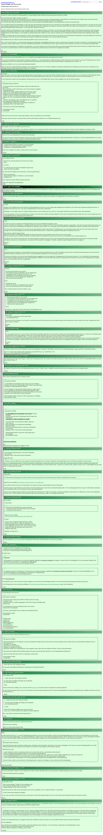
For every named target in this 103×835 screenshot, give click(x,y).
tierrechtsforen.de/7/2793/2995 (95, 345)
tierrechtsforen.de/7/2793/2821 (95, 672)
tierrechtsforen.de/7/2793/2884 (95, 311)
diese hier (27, 57)
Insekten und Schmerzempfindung (51, 584)
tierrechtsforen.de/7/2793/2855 (95, 246)
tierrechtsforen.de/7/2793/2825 (95, 718)
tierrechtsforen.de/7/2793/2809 (96, 141)
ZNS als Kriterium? (35, 584)
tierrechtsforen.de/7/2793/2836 (95, 800)
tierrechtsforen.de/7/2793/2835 (96, 767)
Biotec (22, 803)
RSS (80, 1)
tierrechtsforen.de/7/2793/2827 (96, 186)
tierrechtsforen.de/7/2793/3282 (95, 497)
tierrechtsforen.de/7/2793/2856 (95, 265)
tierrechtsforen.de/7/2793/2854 (95, 217)
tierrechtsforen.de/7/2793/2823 (95, 696)
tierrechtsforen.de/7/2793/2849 (95, 448)
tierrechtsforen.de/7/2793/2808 (96, 544)
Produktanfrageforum (7, 2)
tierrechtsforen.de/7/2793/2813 (96, 589)
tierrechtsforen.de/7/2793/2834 (96, 729)
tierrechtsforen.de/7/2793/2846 (95, 373)
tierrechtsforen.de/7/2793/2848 (95, 403)
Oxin (17, 735)
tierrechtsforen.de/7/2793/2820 (95, 661)
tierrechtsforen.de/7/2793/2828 (95, 193)
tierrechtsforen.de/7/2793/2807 (96, 131)
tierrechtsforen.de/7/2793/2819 (95, 631)
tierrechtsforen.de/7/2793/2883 (95, 294)
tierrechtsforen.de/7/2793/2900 (95, 328)
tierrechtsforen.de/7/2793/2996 (95, 355)
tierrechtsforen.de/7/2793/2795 (96, 54)
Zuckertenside (16, 539)
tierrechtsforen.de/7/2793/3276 (95, 536)
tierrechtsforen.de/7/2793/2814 (96, 155)
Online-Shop (35, 687)
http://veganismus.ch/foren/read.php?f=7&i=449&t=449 (30, 482)
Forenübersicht (75, 1)
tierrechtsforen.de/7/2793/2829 (95, 201)
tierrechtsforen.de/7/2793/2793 (96, 12)
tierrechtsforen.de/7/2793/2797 (96, 70)
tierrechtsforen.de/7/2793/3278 (95, 471)
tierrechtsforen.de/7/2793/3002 (95, 365)
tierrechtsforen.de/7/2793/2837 (95, 778)
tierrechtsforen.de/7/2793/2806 (96, 123)
